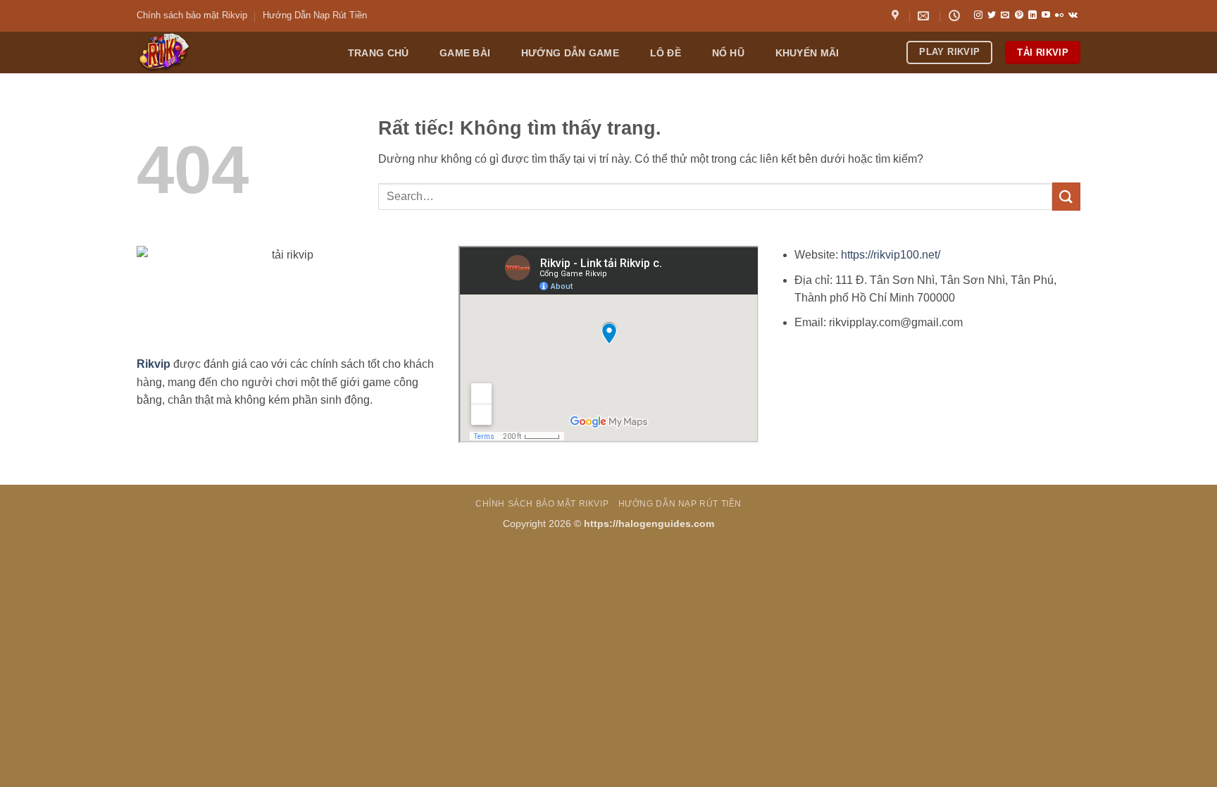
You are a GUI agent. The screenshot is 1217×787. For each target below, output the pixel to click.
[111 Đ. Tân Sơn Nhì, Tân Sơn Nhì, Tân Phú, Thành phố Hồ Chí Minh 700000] (897, 16)
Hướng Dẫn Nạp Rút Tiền (315, 15)
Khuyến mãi (807, 52)
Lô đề (665, 52)
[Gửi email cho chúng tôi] (1005, 15)
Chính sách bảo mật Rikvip (192, 15)
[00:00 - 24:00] (956, 16)
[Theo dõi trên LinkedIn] (1032, 15)
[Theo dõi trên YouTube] (1046, 15)
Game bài (464, 52)
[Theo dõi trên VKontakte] (1073, 15)
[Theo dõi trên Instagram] (978, 15)
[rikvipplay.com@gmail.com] (925, 16)
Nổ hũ (728, 52)
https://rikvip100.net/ (890, 255)
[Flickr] (1059, 15)
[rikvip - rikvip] (227, 52)
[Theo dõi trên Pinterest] (1019, 15)
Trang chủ (378, 52)
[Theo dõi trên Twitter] (991, 15)
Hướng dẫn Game (570, 52)
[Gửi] (1066, 196)
